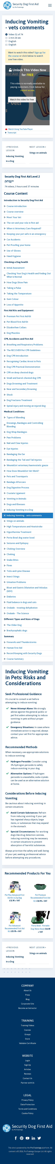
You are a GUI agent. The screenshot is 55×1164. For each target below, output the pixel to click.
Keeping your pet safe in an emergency (26, 234)
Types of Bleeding (16, 417)
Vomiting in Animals (16, 498)
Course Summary (15, 659)
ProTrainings (35, 1148)
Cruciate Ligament (16, 493)
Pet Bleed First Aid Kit (17, 321)
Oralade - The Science (18, 613)
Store (27, 1039)
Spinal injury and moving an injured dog (26, 405)
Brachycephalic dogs (17, 630)
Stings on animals (15, 521)
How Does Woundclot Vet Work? (23, 471)
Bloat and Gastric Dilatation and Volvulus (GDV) (27, 589)
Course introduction (17, 206)
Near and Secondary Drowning (22, 389)
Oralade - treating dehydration (22, 607)
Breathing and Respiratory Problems (25, 344)
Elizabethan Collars (16, 327)
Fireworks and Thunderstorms (21, 642)
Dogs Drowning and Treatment (22, 383)
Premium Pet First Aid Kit (19, 316)
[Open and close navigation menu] (50, 5)
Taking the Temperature (19, 293)
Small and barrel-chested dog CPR (24, 378)
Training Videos (27, 1025)
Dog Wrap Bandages (17, 432)
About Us (27, 990)
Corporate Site (27, 1004)
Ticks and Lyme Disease (18, 571)
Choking (11, 554)
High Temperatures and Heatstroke (24, 526)
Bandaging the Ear (16, 454)
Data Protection (27, 1104)
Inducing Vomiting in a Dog (20, 509)
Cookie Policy (27, 1113)
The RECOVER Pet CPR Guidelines (23, 350)
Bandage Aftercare (16, 482)
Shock (10, 394)
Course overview (15, 211)
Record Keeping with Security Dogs (24, 653)
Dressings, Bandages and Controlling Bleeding (25, 425)
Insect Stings (13, 576)
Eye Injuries (12, 448)
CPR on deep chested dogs (20, 372)
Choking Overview (16, 548)
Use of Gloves (14, 250)
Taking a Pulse (14, 288)
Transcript (11, 133)
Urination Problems (16, 582)
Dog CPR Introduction (17, 355)
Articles (27, 1069)
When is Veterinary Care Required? (24, 228)
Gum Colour (13, 299)
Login (27, 1060)
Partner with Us (27, 1083)
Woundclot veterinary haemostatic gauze (27, 465)
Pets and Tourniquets (17, 476)
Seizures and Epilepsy (17, 543)
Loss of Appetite (15, 304)
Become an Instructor (27, 1008)
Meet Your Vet (14, 217)
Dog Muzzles (13, 333)
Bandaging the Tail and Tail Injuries (24, 459)
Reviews (27, 1074)
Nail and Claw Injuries (17, 443)
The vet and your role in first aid (23, 222)
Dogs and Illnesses (16, 504)
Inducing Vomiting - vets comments (24, 515)
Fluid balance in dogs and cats (21, 602)
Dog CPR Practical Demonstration (23, 366)
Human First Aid (14, 647)
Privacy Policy (27, 1100)
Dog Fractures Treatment (19, 400)
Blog (28, 999)
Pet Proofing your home (18, 245)
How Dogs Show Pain (17, 282)
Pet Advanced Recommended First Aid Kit (14, 928)
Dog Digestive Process (18, 487)
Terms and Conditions (27, 1109)
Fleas (9, 565)
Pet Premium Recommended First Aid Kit (40, 898)
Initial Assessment (16, 267)
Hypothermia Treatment (19, 532)
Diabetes (11, 596)
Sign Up (27, 1065)
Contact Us (27, 1078)
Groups (28, 1034)
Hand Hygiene (14, 256)
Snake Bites (12, 560)
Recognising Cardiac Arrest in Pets (24, 361)
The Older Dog (14, 625)
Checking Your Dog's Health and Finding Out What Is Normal (29, 275)
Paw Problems (14, 437)
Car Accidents (13, 239)
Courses (27, 1030)
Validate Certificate (27, 1043)
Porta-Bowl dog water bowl (21, 537)
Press (27, 995)
